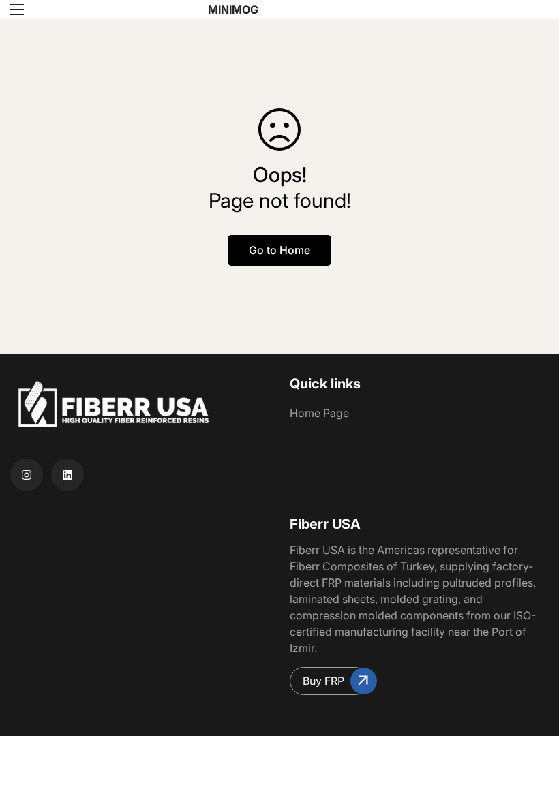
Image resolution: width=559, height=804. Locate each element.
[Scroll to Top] (532, 729)
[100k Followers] (26, 475)
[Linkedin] (67, 475)
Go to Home (279, 250)
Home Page (319, 413)
